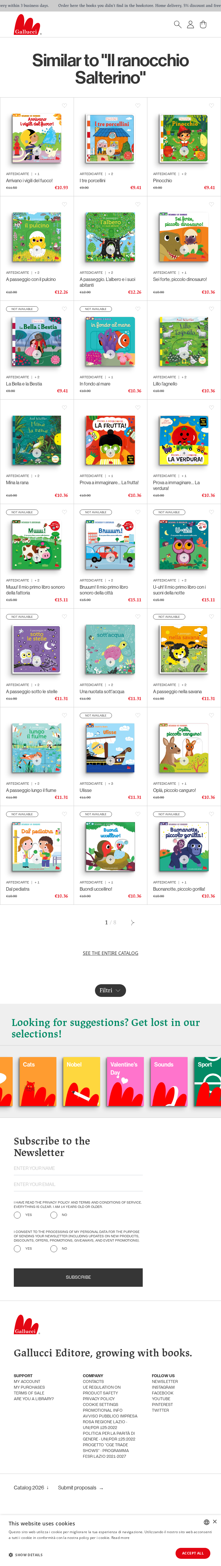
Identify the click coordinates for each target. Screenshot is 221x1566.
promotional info (103, 1411)
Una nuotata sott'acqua (102, 691)
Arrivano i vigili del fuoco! (29, 180)
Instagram (163, 1388)
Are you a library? (34, 1399)
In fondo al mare (95, 384)
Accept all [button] (193, 1553)
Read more (120, 1537)
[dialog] (110, 1540)
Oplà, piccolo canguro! (174, 790)
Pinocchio (162, 180)
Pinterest (162, 1405)
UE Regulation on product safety (102, 1391)
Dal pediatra (17, 889)
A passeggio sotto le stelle (32, 691)
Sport (168, 1064)
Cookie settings (100, 1405)
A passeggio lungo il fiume (31, 790)
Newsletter (165, 1382)
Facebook (163, 1393)
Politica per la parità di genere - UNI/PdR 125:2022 (109, 1437)
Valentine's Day (86, 1068)
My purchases (29, 1388)
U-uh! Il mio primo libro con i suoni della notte (179, 590)
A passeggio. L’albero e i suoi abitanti (107, 282)
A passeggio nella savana (177, 691)
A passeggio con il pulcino (31, 279)
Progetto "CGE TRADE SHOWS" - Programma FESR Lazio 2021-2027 (106, 1451)
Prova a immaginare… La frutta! (109, 482)
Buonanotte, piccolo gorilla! (179, 889)
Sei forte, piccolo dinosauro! (180, 279)
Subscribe (78, 1277)
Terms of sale (29, 1393)
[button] (26, 1554)
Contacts (93, 1382)
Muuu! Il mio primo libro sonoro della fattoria (35, 590)
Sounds (126, 1064)
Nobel (37, 1064)
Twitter (160, 1411)
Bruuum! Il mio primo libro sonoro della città (104, 590)
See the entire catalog (110, 953)
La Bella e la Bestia (24, 384)
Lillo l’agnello (165, 384)
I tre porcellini (92, 180)
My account (27, 1382)
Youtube (161, 1399)
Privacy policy (99, 1399)
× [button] (214, 1522)
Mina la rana (17, 482)
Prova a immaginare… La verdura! (176, 485)
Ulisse (86, 790)
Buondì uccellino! (96, 889)
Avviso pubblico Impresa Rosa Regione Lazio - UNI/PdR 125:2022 (110, 1422)
